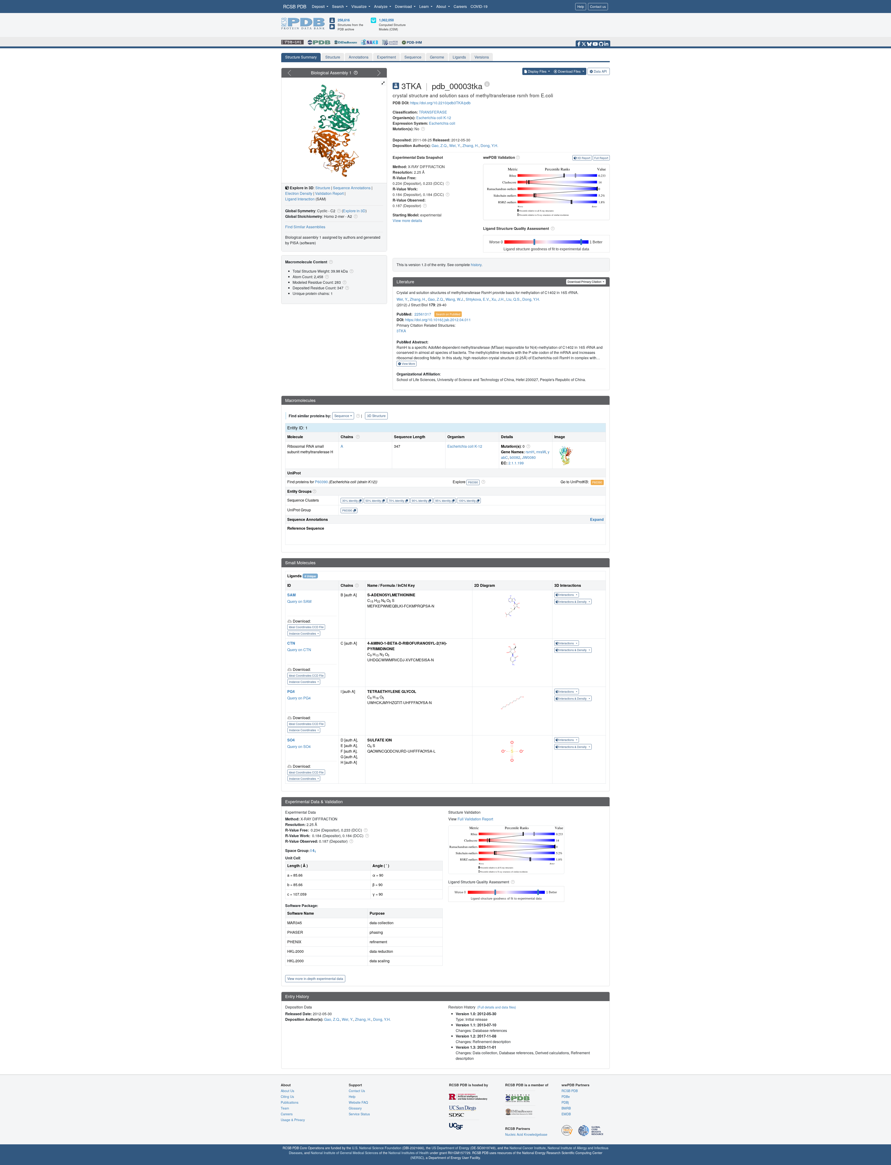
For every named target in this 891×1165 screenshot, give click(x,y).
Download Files (569, 71)
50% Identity (373, 501)
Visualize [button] (359, 6)
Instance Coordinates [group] (303, 633)
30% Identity (350, 501)
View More (408, 363)
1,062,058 (386, 20)
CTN (291, 643)
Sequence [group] (341, 415)
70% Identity (396, 501)
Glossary (355, 1108)
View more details (407, 220)
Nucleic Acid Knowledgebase (526, 1134)
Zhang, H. (470, 145)
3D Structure (376, 415)
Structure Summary (301, 57)
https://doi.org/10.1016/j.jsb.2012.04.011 (438, 319)
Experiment (386, 57)
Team (285, 1108)
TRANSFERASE (433, 112)
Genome (437, 57)
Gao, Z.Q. (439, 145)
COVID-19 (479, 6)
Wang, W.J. (455, 299)
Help (580, 6)
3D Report (583, 158)
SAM (291, 594)
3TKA (401, 330)
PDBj (565, 1102)
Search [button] (338, 6)
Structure (332, 57)
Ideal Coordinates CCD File (306, 627)
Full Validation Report (475, 819)
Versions (482, 57)
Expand (597, 519)
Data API (600, 71)
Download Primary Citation (585, 282)
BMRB (566, 1108)
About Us (287, 1090)
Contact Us (357, 1090)
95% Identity (443, 501)
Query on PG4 (299, 698)
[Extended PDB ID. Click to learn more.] (487, 84)
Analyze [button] (381, 6)
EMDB (566, 1114)
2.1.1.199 (516, 463)
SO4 (291, 740)
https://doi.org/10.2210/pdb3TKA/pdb (440, 102)
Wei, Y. (455, 145)
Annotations (358, 57)
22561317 (422, 314)
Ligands (459, 57)
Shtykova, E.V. (478, 299)
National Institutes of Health (408, 1152)
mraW (541, 451)
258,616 (344, 20)
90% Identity (419, 501)
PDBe (566, 1096)
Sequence (412, 57)
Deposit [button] (319, 6)
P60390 (321, 481)
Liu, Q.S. (513, 299)
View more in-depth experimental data (315, 978)
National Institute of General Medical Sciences (344, 1152)
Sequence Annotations (352, 187)
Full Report (601, 158)
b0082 (515, 457)
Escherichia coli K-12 (433, 117)
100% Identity (467, 501)
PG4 (291, 691)
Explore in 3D (354, 210)
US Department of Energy (450, 1147)
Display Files (537, 71)
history (476, 264)
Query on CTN (299, 649)
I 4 (313, 850)
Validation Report (329, 193)
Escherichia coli (442, 123)
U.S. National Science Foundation (376, 1147)
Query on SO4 (299, 746)
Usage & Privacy (293, 1119)
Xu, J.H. (497, 299)
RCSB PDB (294, 6)
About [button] (441, 6)
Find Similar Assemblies (305, 226)
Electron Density (298, 193)
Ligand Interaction (300, 199)
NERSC (417, 1157)
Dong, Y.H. (489, 145)
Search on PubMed (448, 314)
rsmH (530, 451)
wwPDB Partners (575, 1084)
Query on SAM (299, 601)
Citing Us (287, 1096)
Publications (289, 1102)
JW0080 (529, 457)
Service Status (359, 1114)
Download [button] (404, 6)
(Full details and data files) (496, 1007)
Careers (460, 6)
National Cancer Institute (528, 1147)
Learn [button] (424, 6)
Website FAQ (358, 1102)
